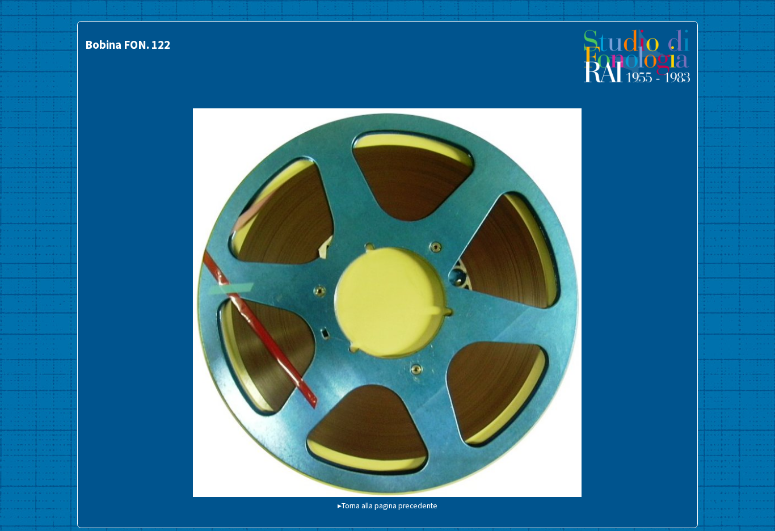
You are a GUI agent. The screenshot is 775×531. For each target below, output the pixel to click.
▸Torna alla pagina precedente (387, 506)
